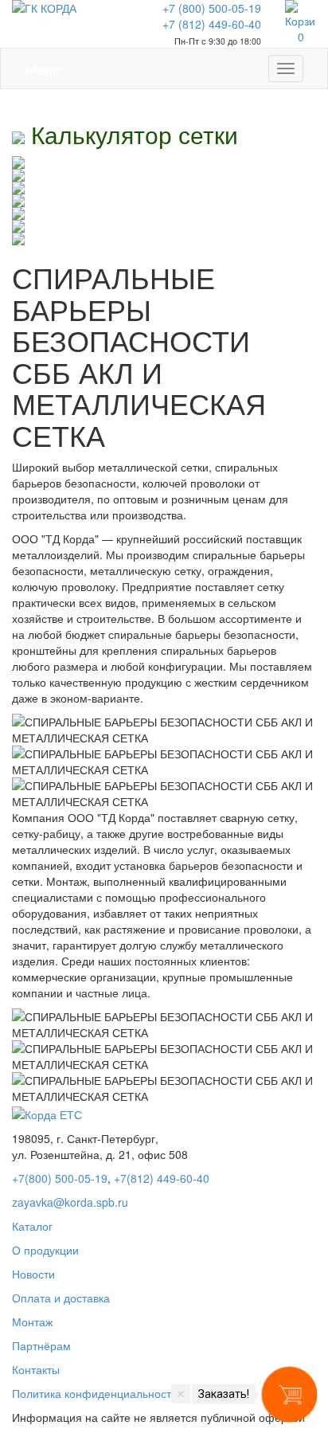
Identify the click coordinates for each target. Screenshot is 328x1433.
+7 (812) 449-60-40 (211, 24)
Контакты (36, 1369)
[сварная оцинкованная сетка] (164, 213)
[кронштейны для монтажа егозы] (164, 175)
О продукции (45, 1250)
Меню (44, 65)
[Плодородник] (164, 239)
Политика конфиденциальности (95, 1393)
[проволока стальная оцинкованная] (164, 200)
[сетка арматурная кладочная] (164, 226)
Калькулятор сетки (131, 134)
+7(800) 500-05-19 (59, 1178)
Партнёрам (41, 1345)
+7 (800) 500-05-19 (211, 8)
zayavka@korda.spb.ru (70, 1202)
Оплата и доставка (61, 1298)
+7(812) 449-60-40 (161, 1178)
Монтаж (32, 1321)
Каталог (32, 1226)
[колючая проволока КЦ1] (164, 188)
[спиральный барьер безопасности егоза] (164, 162)
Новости (33, 1274)
